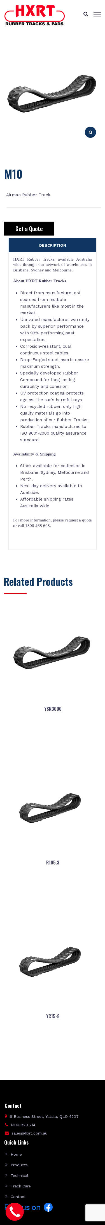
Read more (52, 745)
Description (52, 245)
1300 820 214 (23, 1125)
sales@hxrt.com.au (29, 1133)
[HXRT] (34, 15)
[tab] (52, 245)
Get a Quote (29, 228)
